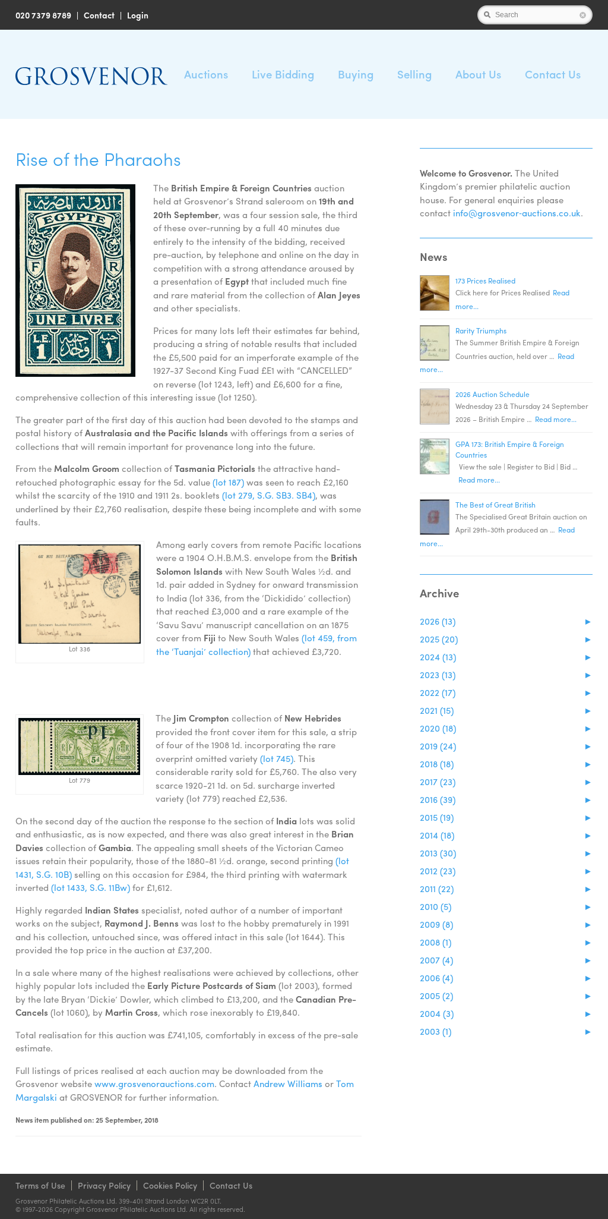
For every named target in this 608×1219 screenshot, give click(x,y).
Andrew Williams (288, 1083)
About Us (478, 74)
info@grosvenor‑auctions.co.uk (517, 212)
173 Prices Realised (485, 280)
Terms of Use (40, 1185)
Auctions (206, 74)
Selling (414, 74)
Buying (355, 74)
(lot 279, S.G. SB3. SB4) (268, 495)
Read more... (556, 419)
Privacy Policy (104, 1185)
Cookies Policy (170, 1185)
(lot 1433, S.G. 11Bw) (90, 887)
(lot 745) (276, 758)
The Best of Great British (495, 504)
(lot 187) (228, 482)
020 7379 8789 (43, 15)
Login (137, 15)
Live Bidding (283, 74)
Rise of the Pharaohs (98, 158)
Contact (99, 15)
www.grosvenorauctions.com (154, 1083)
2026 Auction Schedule (492, 394)
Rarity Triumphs (480, 330)
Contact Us (553, 74)
